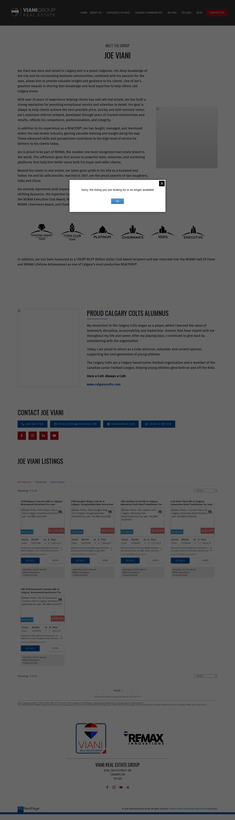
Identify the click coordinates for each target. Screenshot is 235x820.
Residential (41, 481)
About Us (96, 12)
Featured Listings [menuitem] (118, 12)
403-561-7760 (35, 424)
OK (117, 201)
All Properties (24, 481)
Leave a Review (160, 424)
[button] (216, 12)
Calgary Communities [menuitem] (148, 12)
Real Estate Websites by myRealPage (200, 809)
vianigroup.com (123, 424)
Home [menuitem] (83, 12)
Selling (186, 12)
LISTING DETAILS (30, 560)
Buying (172, 12)
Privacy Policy (176, 809)
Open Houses (58, 481)
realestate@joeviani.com (77, 424)
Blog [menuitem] (199, 12)
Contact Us (217, 12)
